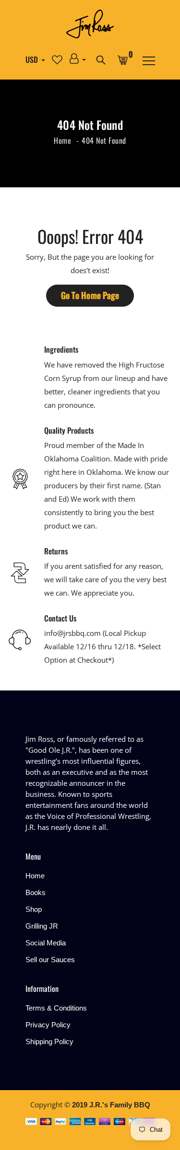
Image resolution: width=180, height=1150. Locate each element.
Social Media (45, 943)
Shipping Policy (49, 1041)
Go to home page (90, 295)
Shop (33, 909)
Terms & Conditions (56, 1008)
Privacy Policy (48, 1025)
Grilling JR (41, 926)
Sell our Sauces (50, 959)
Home (62, 140)
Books (35, 892)
